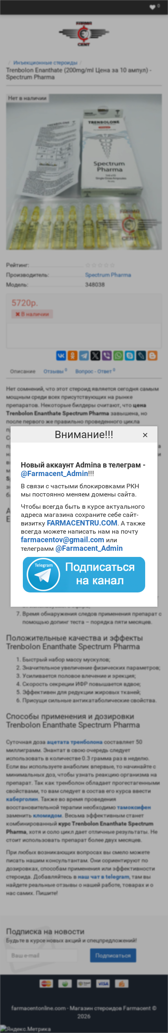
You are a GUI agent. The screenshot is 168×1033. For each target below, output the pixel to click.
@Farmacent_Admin (54, 473)
